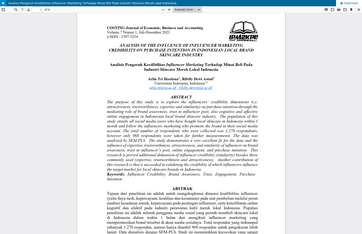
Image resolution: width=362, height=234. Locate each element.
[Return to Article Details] (3, 3)
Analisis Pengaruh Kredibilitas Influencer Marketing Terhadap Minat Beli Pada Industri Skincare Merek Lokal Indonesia (92, 3)
